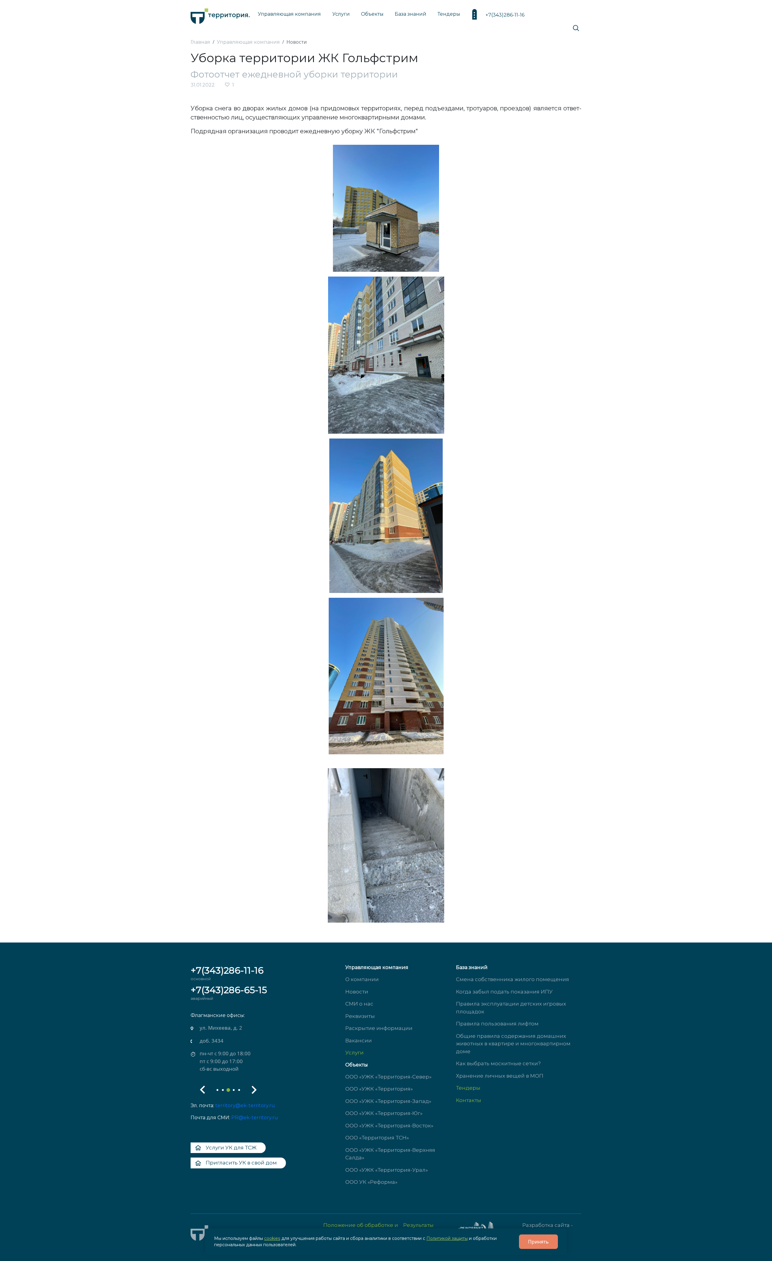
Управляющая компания (289, 14)
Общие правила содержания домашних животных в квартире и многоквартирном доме (513, 1043)
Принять (538, 1241)
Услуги (354, 1053)
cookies (272, 1238)
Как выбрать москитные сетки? (498, 1063)
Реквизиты (360, 1016)
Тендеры (468, 1088)
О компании (362, 979)
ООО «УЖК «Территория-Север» (388, 1077)
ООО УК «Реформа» (371, 1182)
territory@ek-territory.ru (245, 1105)
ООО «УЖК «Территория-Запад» (388, 1101)
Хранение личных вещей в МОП (499, 1076)
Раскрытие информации (379, 1028)
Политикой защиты (447, 1238)
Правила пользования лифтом (497, 1024)
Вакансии (358, 1041)
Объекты (356, 1065)
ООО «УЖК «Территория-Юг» (383, 1113)
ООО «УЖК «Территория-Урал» (386, 1170)
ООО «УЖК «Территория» (379, 1089)
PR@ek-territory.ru (254, 1117)
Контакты (468, 1100)
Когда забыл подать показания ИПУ (504, 992)
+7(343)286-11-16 (505, 15)
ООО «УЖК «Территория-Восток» (389, 1126)
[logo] (220, 14)
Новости (356, 992)
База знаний (410, 14)
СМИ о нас (359, 1004)
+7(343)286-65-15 (229, 990)
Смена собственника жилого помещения (512, 979)
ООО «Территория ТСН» (377, 1138)
